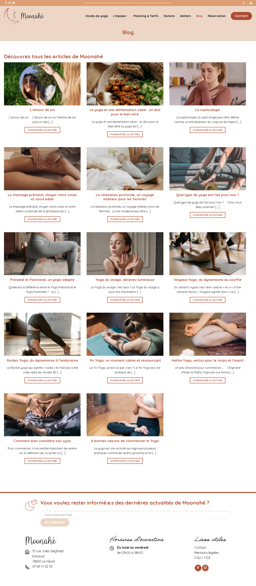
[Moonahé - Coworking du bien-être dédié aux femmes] (24, 16)
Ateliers (185, 16)
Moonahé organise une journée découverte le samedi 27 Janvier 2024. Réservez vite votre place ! (128, 3)
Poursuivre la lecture (42, 129)
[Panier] (250, 2)
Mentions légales (206, 553)
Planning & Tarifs (145, 16)
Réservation (217, 16)
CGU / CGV (202, 558)
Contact (200, 547)
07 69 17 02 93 (42, 566)
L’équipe (119, 16)
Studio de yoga (97, 16)
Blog (199, 16)
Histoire (169, 16)
